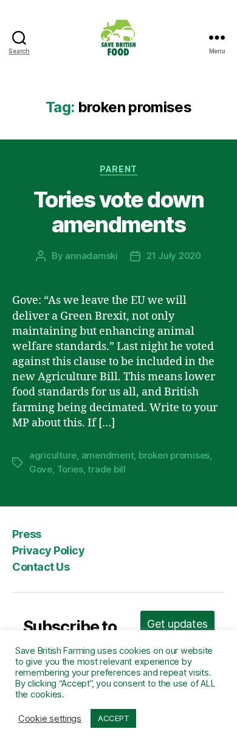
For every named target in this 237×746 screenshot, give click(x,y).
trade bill (106, 469)
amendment (107, 455)
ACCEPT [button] (113, 718)
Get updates (177, 623)
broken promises (174, 455)
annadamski (91, 255)
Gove (40, 469)
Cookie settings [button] (49, 718)
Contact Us (40, 566)
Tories (70, 469)
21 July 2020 (173, 255)
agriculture (53, 455)
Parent (118, 169)
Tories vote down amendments (118, 212)
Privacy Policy (48, 550)
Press (26, 534)
